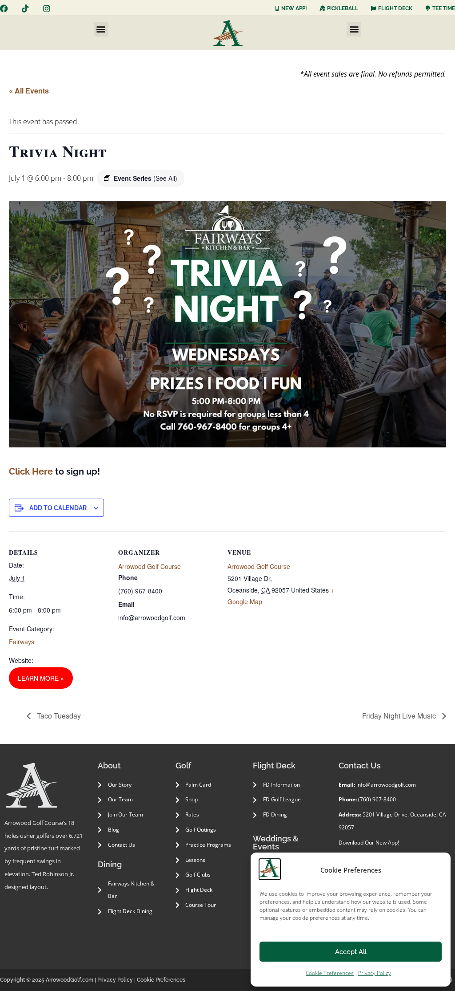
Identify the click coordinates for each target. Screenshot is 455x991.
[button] (101, 29)
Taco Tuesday (58, 716)
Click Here (31, 471)
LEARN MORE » (41, 678)
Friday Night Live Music (400, 716)
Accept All (351, 952)
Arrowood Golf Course (149, 566)
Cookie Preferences (330, 973)
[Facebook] (4, 8)
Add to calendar (58, 508)
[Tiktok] (25, 8)
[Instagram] (47, 8)
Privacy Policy (374, 973)
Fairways (21, 641)
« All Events (29, 90)
